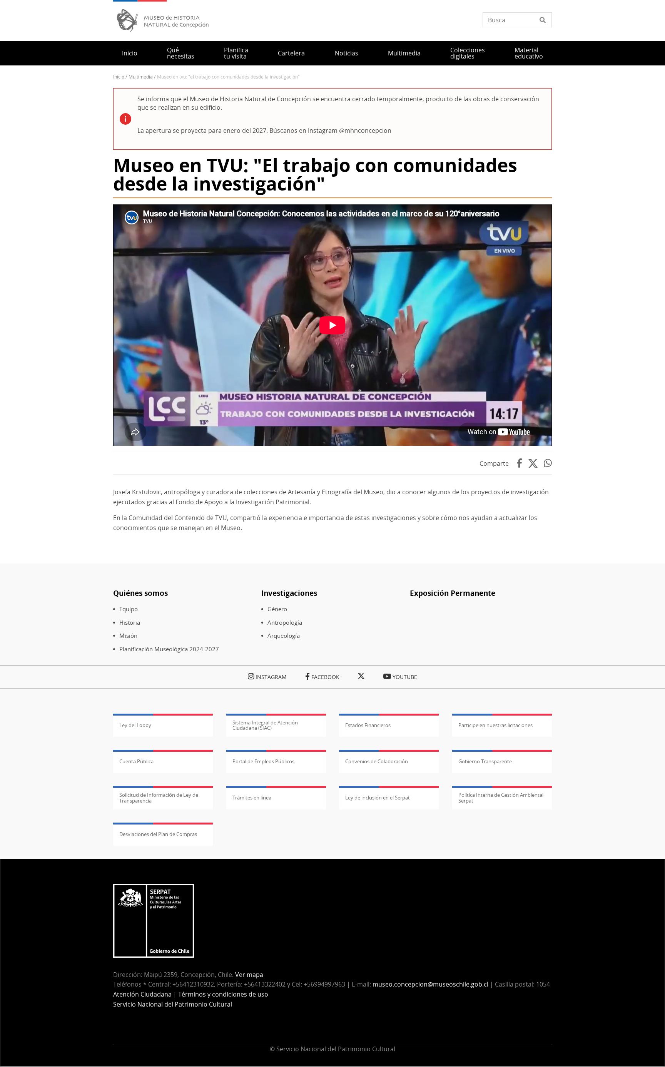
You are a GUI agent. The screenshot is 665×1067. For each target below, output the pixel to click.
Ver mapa (249, 974)
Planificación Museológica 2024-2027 (169, 649)
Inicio (129, 53)
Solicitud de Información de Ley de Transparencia (158, 797)
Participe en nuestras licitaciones (495, 725)
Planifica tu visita (236, 53)
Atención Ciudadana (142, 994)
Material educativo (529, 53)
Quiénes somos (140, 593)
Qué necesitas (180, 53)
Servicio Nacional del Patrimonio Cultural (172, 1004)
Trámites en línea (251, 797)
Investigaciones (289, 593)
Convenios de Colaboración (376, 761)
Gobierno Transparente (485, 761)
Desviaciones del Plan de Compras (158, 834)
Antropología (284, 622)
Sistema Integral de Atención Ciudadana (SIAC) (265, 725)
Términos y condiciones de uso (223, 994)
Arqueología (283, 635)
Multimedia (404, 53)
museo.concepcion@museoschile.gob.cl (430, 984)
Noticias (346, 53)
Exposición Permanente (452, 593)
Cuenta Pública (136, 761)
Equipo (128, 609)
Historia (129, 622)
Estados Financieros (368, 725)
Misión (128, 635)
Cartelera (291, 53)
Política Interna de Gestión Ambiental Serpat (500, 797)
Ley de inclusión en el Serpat (377, 797)
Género (277, 609)
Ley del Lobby (135, 725)
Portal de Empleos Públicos (263, 761)
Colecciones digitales (467, 53)
